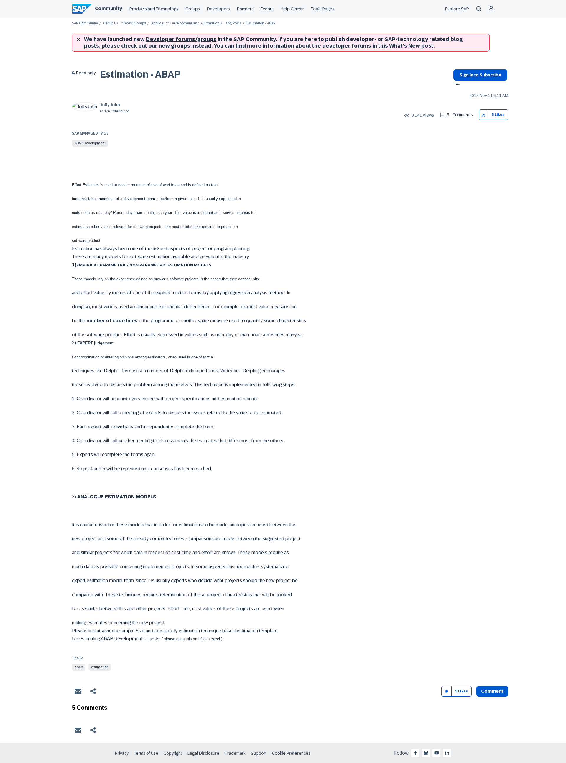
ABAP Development (90, 143)
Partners (245, 8)
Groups (192, 8)
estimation (99, 667)
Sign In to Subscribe (480, 75)
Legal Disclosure (203, 753)
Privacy (122, 753)
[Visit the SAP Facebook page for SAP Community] (415, 753)
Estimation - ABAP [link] (261, 23)
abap (79, 667)
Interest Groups (133, 23)
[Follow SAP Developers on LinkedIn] (447, 753)
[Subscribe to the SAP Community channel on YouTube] (436, 753)
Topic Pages (322, 8)
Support (259, 753)
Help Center (292, 8)
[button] (483, 115)
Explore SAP (457, 8)
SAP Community (85, 23)
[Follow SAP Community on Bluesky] (426, 753)
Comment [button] (492, 691)
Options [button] (456, 85)
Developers (218, 8)
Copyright (173, 753)
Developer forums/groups (181, 39)
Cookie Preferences (291, 753)
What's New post (411, 46)
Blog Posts (233, 23)
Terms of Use (146, 753)
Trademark (235, 753)
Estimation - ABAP (140, 74)
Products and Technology (153, 8)
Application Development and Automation (185, 23)
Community (108, 8)
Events (267, 8)
